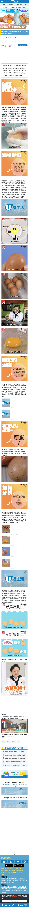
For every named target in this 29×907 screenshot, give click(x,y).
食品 (9, 741)
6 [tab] (18, 9)
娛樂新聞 (18, 7)
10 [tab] (15, 10)
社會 (9, 872)
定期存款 (24, 7)
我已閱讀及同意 (14, 901)
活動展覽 (3, 868)
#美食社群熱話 (22, 887)
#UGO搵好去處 (5, 887)
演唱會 (5, 5)
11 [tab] (17, 10)
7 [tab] (11, 10)
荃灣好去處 (19, 870)
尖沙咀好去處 (17, 868)
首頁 (3, 38)
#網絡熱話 (3, 892)
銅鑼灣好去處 (4, 870)
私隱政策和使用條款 (17, 897)
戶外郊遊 (19, 872)
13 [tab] (12, 12)
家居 (14, 38)
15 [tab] (15, 12)
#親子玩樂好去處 (5, 889)
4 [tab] (15, 9)
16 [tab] (17, 12)
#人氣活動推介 (13, 887)
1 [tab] (11, 9)
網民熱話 (3, 879)
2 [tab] (12, 9)
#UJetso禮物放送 (5, 890)
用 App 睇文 (23, 45)
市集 (8, 868)
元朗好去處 (12, 870)
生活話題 (8, 38)
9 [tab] (14, 10)
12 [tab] (18, 10)
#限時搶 (24, 889)
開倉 (11, 868)
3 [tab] (14, 9)
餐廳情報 (13, 872)
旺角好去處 (4, 872)
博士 (14, 741)
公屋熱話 (13, 7)
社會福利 (3, 874)
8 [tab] (12, 10)
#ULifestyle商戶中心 (16, 890)
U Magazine (7, 42)
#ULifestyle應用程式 (16, 889)
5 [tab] (17, 9)
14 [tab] (14, 12)
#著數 (24, 890)
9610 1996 (9, 737)
